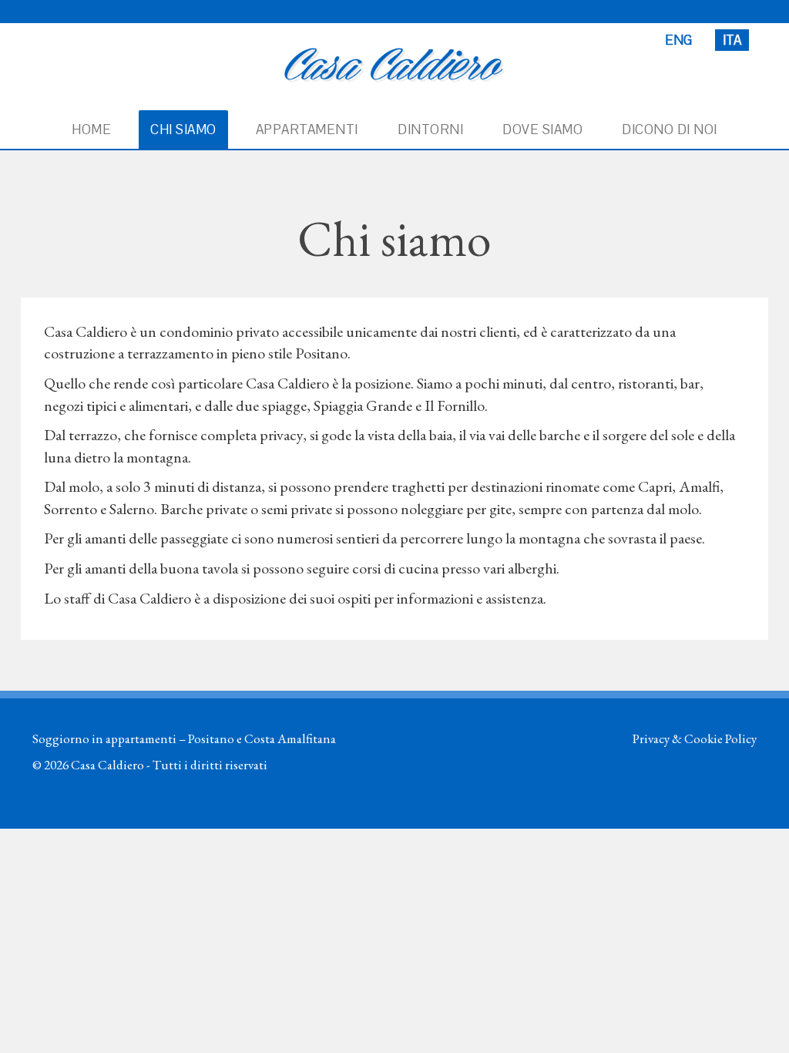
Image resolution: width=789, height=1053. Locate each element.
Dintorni (430, 129)
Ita (732, 40)
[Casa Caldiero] (394, 63)
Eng (678, 40)
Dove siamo (542, 129)
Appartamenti (307, 129)
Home (91, 129)
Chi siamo (183, 129)
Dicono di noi (669, 129)
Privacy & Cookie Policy (695, 738)
